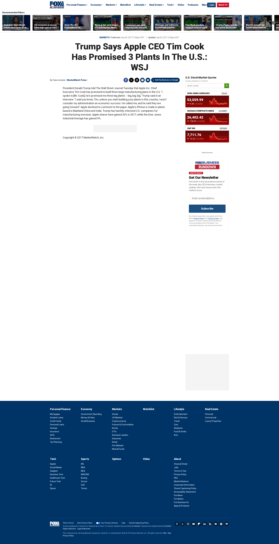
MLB (83, 471)
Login (211, 5)
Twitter (131, 80)
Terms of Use (213, 218)
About (177, 458)
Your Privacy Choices (109, 523)
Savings (53, 428)
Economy (96, 4)
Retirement (55, 438)
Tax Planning (56, 442)
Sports (85, 458)
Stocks (115, 414)
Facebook (126, 80)
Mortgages (55, 414)
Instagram (188, 524)
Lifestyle (139, 4)
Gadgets (54, 471)
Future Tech (55, 481)
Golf (83, 485)
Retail (114, 442)
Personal (209, 414)
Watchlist (125, 4)
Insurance (54, 431)
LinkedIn (204, 524)
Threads (137, 80)
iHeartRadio (226, 524)
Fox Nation (179, 499)
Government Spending (91, 414)
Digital (53, 464)
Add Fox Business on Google (166, 80)
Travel (177, 421)
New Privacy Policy (84, 523)
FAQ (176, 478)
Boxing (84, 478)
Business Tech (56, 474)
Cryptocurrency (119, 421)
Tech (170, 4)
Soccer (84, 481)
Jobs (176, 467)
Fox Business (57, 4)
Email (148, 80)
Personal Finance (76, 4)
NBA (83, 467)
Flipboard (199, 524)
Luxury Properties (213, 421)
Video (181, 4)
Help (123, 523)
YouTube (193, 524)
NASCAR (85, 474)
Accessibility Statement (185, 492)
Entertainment (180, 414)
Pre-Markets (118, 445)
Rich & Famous (180, 417)
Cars (176, 424)
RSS (210, 524)
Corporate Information (184, 485)
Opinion (116, 458)
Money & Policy (88, 417)
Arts (176, 435)
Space (53, 488)
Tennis (84, 488)
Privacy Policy (199, 218)
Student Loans (56, 417)
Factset (137, 526)
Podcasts (193, 4)
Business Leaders (120, 435)
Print (142, 80)
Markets (110, 4)
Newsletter (215, 524)
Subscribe (207, 208)
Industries (116, 438)
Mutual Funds (118, 449)
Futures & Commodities (123, 424)
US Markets (117, 417)
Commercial (210, 417)
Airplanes (178, 428)
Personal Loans (57, 424)
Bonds (115, 428)
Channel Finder (181, 464)
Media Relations (181, 481)
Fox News (178, 495)
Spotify (221, 524)
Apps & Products (181, 506)
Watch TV (223, 5)
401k (52, 435)
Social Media (56, 467)
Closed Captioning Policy (185, 488)
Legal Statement (83, 529)
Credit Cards (55, 421)
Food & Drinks (180, 431)
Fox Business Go (181, 502)
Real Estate (155, 4)
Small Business (88, 421)
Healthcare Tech (57, 478)
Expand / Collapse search (204, 5)
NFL (82, 464)
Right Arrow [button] (273, 23)
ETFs (114, 431)
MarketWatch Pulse (76, 80)
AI (51, 485)
